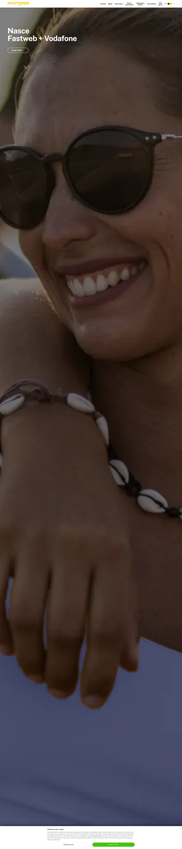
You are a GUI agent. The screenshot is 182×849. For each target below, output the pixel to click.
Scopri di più (17, 50)
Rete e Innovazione (129, 3)
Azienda (103, 4)
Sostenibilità (151, 4)
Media (110, 4)
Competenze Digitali (140, 3)
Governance (119, 4)
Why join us (160, 3)
